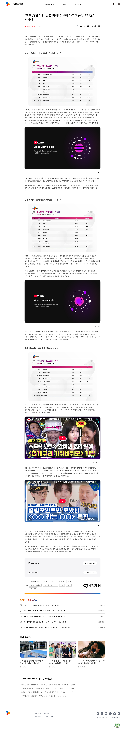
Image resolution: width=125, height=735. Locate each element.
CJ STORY (64, 4)
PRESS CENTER (49, 4)
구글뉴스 (114, 713)
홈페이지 (118, 713)
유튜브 (97, 713)
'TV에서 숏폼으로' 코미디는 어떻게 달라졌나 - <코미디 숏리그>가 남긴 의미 (47, 688)
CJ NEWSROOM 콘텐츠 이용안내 (43, 716)
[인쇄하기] (99, 26)
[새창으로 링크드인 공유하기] (80, 26)
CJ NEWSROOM (7, 4)
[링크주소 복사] (95, 26)
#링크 (52, 581)
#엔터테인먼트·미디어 (50, 585)
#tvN (69, 585)
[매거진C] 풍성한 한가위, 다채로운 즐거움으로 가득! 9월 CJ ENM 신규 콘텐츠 (48, 684)
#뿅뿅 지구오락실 (35, 585)
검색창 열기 (114, 4)
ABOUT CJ (78, 4)
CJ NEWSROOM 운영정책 (41, 713)
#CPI (45, 581)
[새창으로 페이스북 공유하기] (77, 26)
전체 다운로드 (89, 572)
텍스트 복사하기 (89, 563)
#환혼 (77, 581)
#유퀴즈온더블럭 (35, 581)
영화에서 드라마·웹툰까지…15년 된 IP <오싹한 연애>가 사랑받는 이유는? (47, 692)
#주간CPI (61, 581)
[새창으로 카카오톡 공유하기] (88, 26)
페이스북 (102, 713)
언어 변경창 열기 (119, 4)
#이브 (69, 581)
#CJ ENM (33, 589)
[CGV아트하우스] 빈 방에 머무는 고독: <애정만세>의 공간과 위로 (43, 696)
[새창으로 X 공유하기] (84, 26)
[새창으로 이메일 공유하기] (91, 26)
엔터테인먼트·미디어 (30, 26)
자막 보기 (97, 172)
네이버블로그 (110, 713)
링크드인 (106, 713)
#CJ (62, 585)
